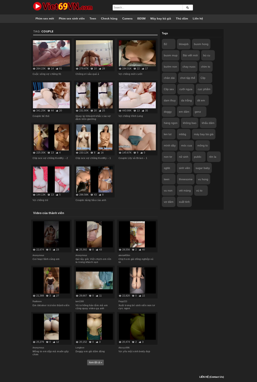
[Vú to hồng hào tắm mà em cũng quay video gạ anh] (94, 280)
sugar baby (203, 168)
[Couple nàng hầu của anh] (94, 179)
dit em (201, 100)
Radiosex (37, 301)
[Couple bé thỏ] (51, 95)
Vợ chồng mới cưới (130, 74)
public (197, 156)
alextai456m (124, 255)
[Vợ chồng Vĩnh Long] (137, 95)
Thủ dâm (182, 18)
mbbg (182, 134)
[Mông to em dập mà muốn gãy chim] (51, 327)
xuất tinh (184, 201)
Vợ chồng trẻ (40, 200)
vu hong (203, 179)
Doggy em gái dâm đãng (90, 351)
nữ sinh (183, 156)
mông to (202, 145)
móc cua (186, 145)
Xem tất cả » (95, 362)
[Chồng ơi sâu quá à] (94, 53)
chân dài (169, 77)
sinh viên (184, 168)
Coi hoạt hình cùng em (46, 259)
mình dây (170, 145)
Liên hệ (198, 18)
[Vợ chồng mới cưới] (137, 53)
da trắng (186, 100)
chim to (205, 66)
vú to (199, 190)
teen (166, 179)
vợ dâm (168, 201)
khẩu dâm (208, 123)
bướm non (170, 66)
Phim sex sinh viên (72, 18)
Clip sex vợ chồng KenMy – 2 (50, 158)
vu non (168, 190)
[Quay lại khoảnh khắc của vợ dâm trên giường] (94, 95)
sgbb (167, 168)
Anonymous (38, 255)
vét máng (185, 190)
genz (198, 111)
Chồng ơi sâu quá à (87, 74)
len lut (167, 134)
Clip (203, 77)
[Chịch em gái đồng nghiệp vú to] (137, 234)
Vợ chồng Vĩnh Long (130, 116)
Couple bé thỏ (41, 116)
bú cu (206, 55)
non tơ (168, 156)
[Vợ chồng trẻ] (51, 179)
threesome (186, 179)
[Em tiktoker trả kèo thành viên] (51, 280)
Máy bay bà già (160, 18)
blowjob (184, 44)
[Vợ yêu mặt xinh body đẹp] (137, 327)
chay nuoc (189, 66)
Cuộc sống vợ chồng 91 (47, 74)
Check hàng (109, 18)
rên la (212, 156)
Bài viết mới (190, 55)
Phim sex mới (45, 18)
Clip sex (169, 89)
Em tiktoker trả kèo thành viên (51, 305)
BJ (165, 44)
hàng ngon (170, 123)
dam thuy (170, 100)
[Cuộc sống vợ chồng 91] (51, 53)
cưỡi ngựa (185, 89)
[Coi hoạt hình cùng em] (51, 234)
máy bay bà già (203, 134)
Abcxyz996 (124, 347)
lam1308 (79, 301)
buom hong (201, 44)
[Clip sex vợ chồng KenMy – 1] (94, 137)
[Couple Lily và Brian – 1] (137, 137)
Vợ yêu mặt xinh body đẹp (134, 351)
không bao (189, 123)
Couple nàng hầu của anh (90, 200)
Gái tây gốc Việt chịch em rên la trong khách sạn (93, 261)
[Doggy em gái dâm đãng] (94, 327)
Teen (93, 18)
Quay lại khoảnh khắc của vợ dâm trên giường (93, 117)
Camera (127, 18)
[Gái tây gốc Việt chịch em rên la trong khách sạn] (94, 234)
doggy (168, 111)
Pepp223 (122, 301)
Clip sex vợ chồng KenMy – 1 (93, 158)
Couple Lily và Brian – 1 (132, 158)
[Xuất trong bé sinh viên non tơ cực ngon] (137, 280)
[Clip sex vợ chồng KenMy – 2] (51, 137)
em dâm (184, 111)
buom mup (170, 55)
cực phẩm (204, 89)
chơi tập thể (187, 77)
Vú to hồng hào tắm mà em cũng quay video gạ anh (91, 307)
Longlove (79, 347)
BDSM (141, 18)
